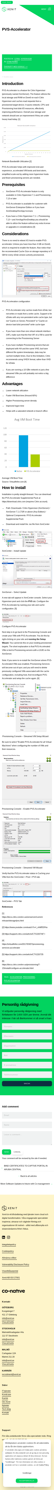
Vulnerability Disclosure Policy (15, 1264)
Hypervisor (26, 59)
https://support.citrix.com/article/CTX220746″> (25, 934)
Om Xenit (6, 1402)
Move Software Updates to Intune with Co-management (25, 1184)
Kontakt (5, 1413)
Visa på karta (8, 1322)
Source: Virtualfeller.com (13, 482)
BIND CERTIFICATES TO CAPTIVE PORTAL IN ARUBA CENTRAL (26, 1168)
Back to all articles (28, 1176)
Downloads (16, 508)
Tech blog (6, 1409)
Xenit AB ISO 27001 (11, 1278)
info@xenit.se (8, 1318)
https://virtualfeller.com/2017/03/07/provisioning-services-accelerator (23, 946)
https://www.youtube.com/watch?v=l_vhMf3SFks (26, 927)
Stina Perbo (12, 62)
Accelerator (16, 977)
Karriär (5, 1398)
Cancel (17, 1152)
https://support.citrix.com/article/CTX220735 (24, 954)
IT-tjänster (6, 1391)
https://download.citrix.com (13, 502)
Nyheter (5, 1405)
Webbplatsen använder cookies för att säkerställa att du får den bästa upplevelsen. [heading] (27, 1445)
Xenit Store (6, 2)
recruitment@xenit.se (11, 1374)
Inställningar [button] (27, 1473)
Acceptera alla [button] (26, 1481)
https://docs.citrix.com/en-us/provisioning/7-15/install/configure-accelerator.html (21, 966)
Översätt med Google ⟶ (16, 67)
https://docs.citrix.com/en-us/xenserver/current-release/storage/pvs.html (22, 919)
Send (6, 1152)
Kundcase (6, 1395)
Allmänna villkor (9, 1258)
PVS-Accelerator (12, 981)
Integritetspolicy (9, 1244)
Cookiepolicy (8, 1251)
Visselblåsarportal (10, 1271)
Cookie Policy (44, 1465)
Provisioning (29, 977)
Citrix (17, 59)
